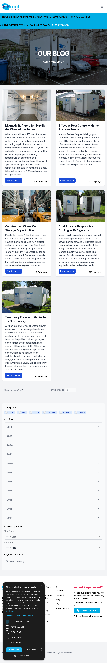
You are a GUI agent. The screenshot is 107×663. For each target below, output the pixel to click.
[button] (24, 615)
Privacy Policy (62, 608)
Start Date (9, 531)
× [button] (41, 585)
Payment (60, 595)
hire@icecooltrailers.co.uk (90, 616)
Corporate (51, 412)
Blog (58, 599)
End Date (8, 542)
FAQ (57, 604)
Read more (12, 180)
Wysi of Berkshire (64, 652)
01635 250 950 (60, 25)
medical (81, 412)
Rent (24, 412)
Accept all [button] (14, 649)
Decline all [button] (32, 649)
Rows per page (57, 390)
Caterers (67, 412)
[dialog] (24, 621)
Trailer (11, 412)
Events (36, 412)
